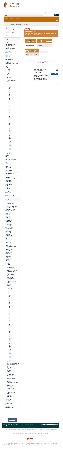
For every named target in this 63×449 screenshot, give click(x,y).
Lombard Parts (8, 230)
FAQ (44, 10)
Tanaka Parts (8, 398)
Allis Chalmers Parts (9, 203)
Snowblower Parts (28, 429)
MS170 (10, 127)
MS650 (10, 149)
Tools (6, 187)
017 (9, 83)
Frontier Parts (8, 221)
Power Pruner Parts (9, 248)
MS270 (10, 137)
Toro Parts (7, 400)
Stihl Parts (7, 263)
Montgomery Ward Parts (10, 237)
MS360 (10, 142)
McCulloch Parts (8, 234)
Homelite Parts (8, 224)
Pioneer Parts (8, 243)
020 (9, 85)
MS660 (10, 151)
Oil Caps (7, 165)
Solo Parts (7, 260)
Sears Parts (7, 255)
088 (9, 124)
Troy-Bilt (8, 153)
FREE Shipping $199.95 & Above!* (12, 18)
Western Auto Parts (9, 407)
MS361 (10, 144)
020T (10, 87)
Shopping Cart (49, 12)
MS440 (10, 146)
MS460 (10, 148)
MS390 (10, 145)
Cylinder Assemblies (9, 62)
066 (9, 117)
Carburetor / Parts (9, 49)
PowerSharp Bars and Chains (11, 171)
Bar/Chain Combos (9, 45)
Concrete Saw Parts (12, 429)
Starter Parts (8, 180)
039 (9, 102)
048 (9, 110)
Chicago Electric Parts (10, 209)
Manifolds (7, 162)
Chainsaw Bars (8, 58)
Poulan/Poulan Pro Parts (10, 246)
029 (9, 97)
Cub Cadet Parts (8, 212)
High (56, 61)
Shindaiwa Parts (8, 256)
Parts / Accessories (9, 169)
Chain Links (7, 54)
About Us (40, 10)
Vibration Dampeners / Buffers (11, 190)
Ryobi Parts (7, 253)
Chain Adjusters (8, 52)
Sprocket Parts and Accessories (12, 176)
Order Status (56, 10)
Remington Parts (8, 252)
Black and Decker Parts (10, 207)
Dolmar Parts (8, 216)
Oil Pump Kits (8, 167)
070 (9, 119)
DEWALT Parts (8, 214)
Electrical (7, 66)
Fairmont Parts (8, 220)
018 (9, 84)
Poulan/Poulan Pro (11, 80)
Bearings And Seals (9, 47)
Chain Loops (8, 55)
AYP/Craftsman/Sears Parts (11, 206)
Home (6, 24)
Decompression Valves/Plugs (11, 63)
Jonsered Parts (8, 228)
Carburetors (7, 51)
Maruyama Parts (8, 232)
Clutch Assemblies (9, 59)
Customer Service (42, 429)
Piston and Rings (9, 170)
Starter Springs (8, 184)
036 (9, 99)
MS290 (10, 138)
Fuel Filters (7, 70)
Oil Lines (7, 166)
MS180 (10, 128)
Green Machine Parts (9, 223)
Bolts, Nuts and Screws (10, 48)
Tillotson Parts (8, 399)
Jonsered (9, 76)
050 (9, 112)
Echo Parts (7, 217)
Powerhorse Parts (9, 249)
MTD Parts (7, 238)
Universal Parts (8, 403)
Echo (8, 73)
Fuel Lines (25, 24)
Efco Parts (7, 218)
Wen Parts (7, 406)
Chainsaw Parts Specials (10, 194)
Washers (7, 191)
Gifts (6, 156)
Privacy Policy (49, 429)
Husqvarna (9, 74)
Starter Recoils (8, 183)
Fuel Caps (7, 69)
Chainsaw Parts (14, 24)
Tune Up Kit (7, 188)
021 (9, 88)
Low (51, 61)
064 (9, 116)
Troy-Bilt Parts (8, 402)
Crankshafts (7, 60)
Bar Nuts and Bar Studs (10, 44)
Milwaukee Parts (8, 235)
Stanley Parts (8, 262)
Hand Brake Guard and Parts (11, 158)
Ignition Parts (8, 160)
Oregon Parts (8, 241)
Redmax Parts (8, 250)
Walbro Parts (8, 404)
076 (9, 122)
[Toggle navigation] (6, 14)
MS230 (10, 131)
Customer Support (49, 10)
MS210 (10, 130)
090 (9, 126)
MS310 (10, 140)
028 (9, 95)
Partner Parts (8, 242)
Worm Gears (8, 192)
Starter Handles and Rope (10, 178)
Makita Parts (8, 231)
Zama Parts (7, 409)
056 (9, 115)
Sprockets (7, 177)
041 (9, 103)
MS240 (10, 133)
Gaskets (7, 155)
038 (9, 101)
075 (9, 120)
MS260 (10, 135)
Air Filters (7, 42)
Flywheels (7, 67)
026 (9, 94)
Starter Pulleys (8, 181)
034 (9, 98)
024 (9, 91)
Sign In (54, 429)
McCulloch (9, 77)
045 (9, 108)
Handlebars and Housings (10, 159)
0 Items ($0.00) (56, 12)
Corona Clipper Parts (9, 210)
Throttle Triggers (8, 185)
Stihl (20, 24)
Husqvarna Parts (8, 225)
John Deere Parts (9, 227)
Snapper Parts (8, 259)
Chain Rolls (7, 56)
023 (9, 90)
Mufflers (7, 163)
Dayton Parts (8, 213)
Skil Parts (7, 257)
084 (9, 123)
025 (9, 92)
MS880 (10, 152)
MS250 (10, 134)
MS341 (10, 141)
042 (9, 105)
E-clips (6, 65)
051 (9, 113)
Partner (8, 78)
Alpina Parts (8, 205)
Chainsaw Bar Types (9, 195)
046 (9, 109)
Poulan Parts (8, 245)
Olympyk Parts (8, 239)
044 (9, 106)
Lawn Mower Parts (20, 429)
